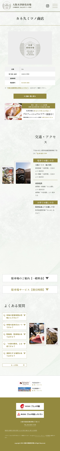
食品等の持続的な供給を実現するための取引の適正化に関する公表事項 (21, 430)
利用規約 (48, 435)
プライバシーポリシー (40, 435)
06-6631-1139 (43, 153)
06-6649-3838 (25, 83)
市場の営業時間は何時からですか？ (18, 88)
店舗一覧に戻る (31, 96)
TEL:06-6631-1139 (30, 425)
